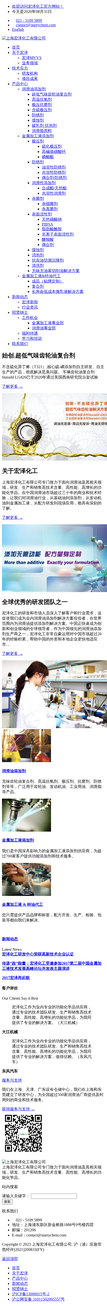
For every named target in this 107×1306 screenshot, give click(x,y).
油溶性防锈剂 (54, 167)
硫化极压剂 (52, 146)
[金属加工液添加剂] (26, 830)
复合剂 (38, 286)
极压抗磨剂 (42, 105)
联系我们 (20, 344)
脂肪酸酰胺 (52, 229)
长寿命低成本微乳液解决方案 (58, 291)
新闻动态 (20, 297)
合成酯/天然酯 (54, 188)
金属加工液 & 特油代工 (22, 904)
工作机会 (30, 318)
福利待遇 (30, 333)
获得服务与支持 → (18, 1109)
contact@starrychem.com (36, 25)
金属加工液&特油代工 (41, 276)
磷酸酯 (48, 157)
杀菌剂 (38, 198)
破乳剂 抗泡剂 (44, 125)
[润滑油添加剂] (26, 761)
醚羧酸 (48, 239)
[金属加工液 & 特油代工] (26, 894)
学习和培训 (32, 338)
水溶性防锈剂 (54, 172)
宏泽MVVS (32, 58)
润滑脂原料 (42, 131)
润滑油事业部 (44, 328)
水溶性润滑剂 (54, 193)
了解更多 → (12, 386)
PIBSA (47, 224)
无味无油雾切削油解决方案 (56, 271)
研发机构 (30, 73)
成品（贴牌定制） (48, 281)
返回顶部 (10, 1259)
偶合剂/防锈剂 (54, 178)
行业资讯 (30, 307)
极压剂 (38, 141)
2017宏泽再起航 (16, 978)
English (18, 29)
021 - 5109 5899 (29, 20)
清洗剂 (38, 265)
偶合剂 (48, 245)
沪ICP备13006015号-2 (30, 1294)
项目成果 (30, 78)
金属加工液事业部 (48, 323)
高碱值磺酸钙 (54, 151)
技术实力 (20, 68)
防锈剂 (38, 115)
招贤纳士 (20, 312)
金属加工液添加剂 (38, 136)
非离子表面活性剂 (58, 234)
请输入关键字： (16, 1196)
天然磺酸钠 (52, 219)
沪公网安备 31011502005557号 (38, 1299)
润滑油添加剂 (34, 89)
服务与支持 (12, 1080)
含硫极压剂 (42, 110)
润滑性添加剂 (44, 183)
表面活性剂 (42, 214)
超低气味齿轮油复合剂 (52, 94)
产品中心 (20, 84)
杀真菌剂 (50, 209)
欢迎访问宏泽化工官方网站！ (38, 6)
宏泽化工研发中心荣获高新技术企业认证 (38, 954)
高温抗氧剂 (42, 99)
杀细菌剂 (50, 204)
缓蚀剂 (38, 120)
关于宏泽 (20, 52)
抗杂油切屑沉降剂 (48, 260)
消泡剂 (38, 255)
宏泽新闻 (30, 302)
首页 (16, 47)
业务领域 (30, 63)
